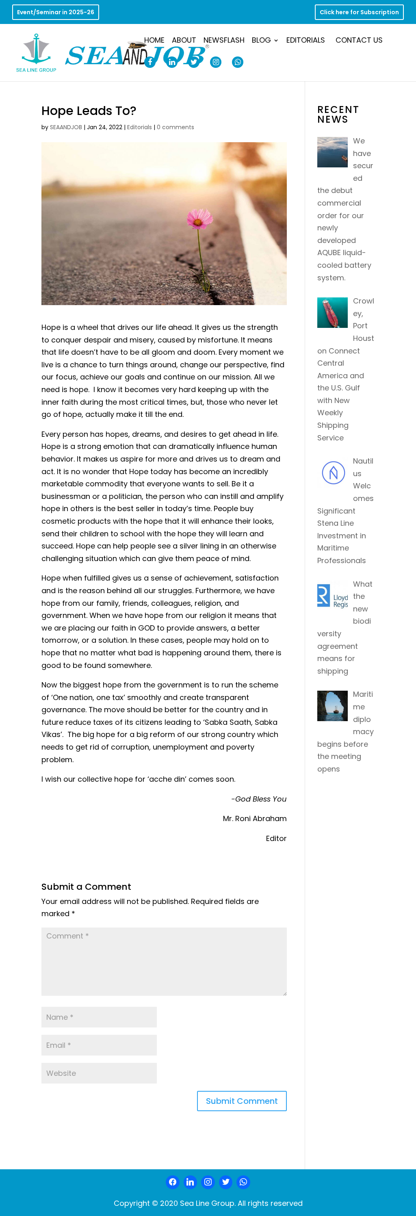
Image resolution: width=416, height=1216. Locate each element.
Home (154, 41)
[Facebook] (173, 1182)
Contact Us (359, 41)
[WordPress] (226, 1182)
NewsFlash (224, 41)
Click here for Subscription (359, 12)
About (184, 41)
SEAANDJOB (66, 127)
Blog (261, 41)
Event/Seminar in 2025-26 (55, 12)
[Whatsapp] (243, 1182)
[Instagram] (208, 1182)
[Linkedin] (190, 1182)
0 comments (175, 127)
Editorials (305, 41)
